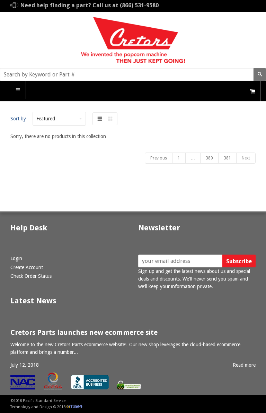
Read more (244, 365)
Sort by (18, 118)
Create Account (26, 267)
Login (16, 258)
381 (227, 158)
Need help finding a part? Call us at (89, 5)
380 (209, 158)
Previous (158, 158)
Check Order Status (31, 276)
